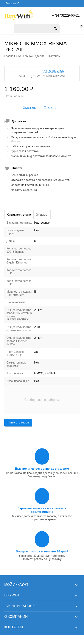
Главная (9, 56)
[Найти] (55, 28)
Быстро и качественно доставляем (42, 468)
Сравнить (50, 107)
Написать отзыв (54, 70)
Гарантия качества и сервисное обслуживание (42, 509)
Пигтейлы (54, 56)
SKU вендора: (29, 76)
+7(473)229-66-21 (66, 15)
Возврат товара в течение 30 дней (42, 551)
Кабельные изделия (31, 56)
